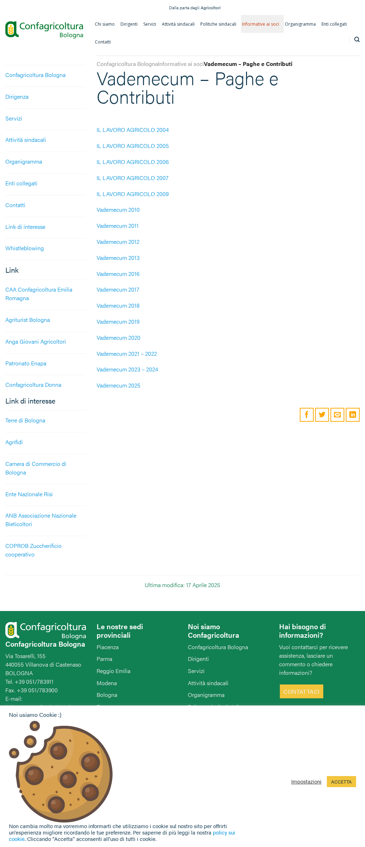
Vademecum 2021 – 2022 (127, 353)
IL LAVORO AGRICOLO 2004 (133, 129)
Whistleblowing (24, 248)
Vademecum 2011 (118, 225)
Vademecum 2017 (118, 289)
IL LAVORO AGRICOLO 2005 (133, 146)
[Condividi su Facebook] (307, 415)
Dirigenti (198, 658)
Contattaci (301, 691)
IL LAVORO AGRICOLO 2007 (133, 178)
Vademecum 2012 (118, 241)
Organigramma (23, 161)
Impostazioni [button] (306, 781)
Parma (104, 658)
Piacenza (108, 647)
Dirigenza (17, 96)
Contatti (15, 205)
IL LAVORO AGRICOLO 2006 (133, 162)
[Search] (357, 39)
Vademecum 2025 (118, 385)
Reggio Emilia (113, 671)
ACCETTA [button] (341, 781)
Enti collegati (21, 183)
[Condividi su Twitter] (322, 415)
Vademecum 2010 (118, 209)
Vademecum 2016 (118, 274)
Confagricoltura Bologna (35, 75)
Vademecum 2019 (118, 321)
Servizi (13, 118)
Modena (107, 683)
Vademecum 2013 (118, 257)
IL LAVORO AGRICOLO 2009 (133, 194)
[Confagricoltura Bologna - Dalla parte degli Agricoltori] (44, 29)
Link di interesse (25, 226)
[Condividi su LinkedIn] (353, 415)
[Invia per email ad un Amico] (337, 415)
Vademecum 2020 (118, 337)
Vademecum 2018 (118, 305)
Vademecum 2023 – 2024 (127, 369)
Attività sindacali (25, 139)
